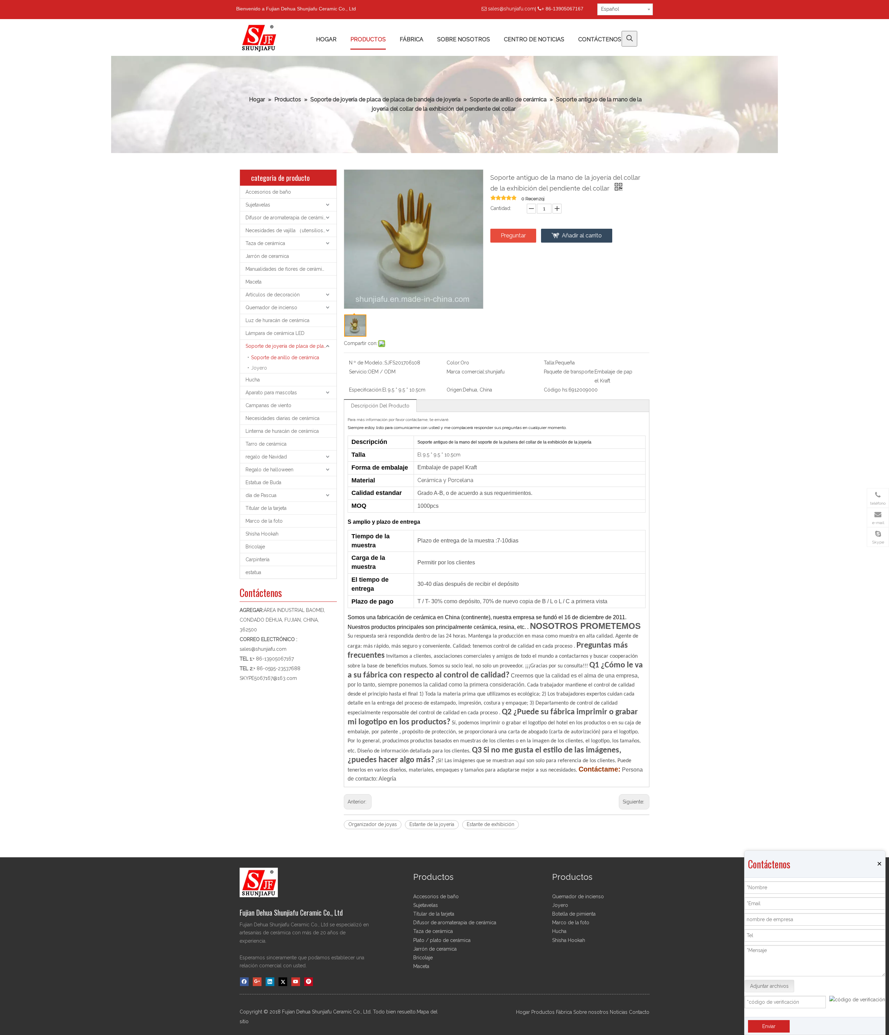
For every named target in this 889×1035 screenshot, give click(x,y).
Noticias (619, 1012)
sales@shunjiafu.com (511, 8)
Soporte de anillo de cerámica (285, 357)
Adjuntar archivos (769, 986)
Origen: (455, 390)
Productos (543, 1012)
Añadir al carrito (582, 235)
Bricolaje (255, 546)
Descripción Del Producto (380, 406)
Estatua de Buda (263, 482)
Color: (453, 362)
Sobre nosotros (590, 1012)
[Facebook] (244, 981)
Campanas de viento (268, 405)
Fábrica (564, 1012)
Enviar (768, 1026)
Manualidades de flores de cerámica (286, 269)
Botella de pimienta (574, 914)
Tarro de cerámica (266, 444)
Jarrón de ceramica (267, 256)
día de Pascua (261, 495)
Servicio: (358, 372)
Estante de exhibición (490, 824)
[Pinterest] (308, 981)
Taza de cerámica (265, 243)
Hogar (523, 1012)
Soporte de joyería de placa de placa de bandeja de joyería (291, 346)
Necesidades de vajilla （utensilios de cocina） (291, 230)
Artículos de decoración (273, 294)
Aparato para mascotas (271, 392)
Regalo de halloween (269, 469)
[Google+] (257, 981)
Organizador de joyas (372, 824)
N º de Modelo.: (366, 362)
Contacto (639, 1012)
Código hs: (556, 390)
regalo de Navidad (266, 457)
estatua (253, 572)
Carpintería (257, 559)
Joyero (259, 368)
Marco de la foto (264, 521)
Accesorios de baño (268, 192)
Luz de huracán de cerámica (277, 320)
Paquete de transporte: (569, 372)
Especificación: (365, 390)
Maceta (253, 282)
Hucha (253, 379)
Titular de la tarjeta (266, 508)
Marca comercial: (466, 372)
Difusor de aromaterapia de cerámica (287, 217)
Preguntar (513, 235)
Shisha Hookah (262, 534)
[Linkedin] (270, 981)
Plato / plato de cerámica (442, 940)
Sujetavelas (258, 205)
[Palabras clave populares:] (629, 39)
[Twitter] (283, 981)
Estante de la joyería (431, 824)
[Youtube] (295, 981)
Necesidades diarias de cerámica (282, 418)
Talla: (549, 362)
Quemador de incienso (271, 307)
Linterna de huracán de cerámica (282, 431)
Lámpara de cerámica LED (275, 333)
